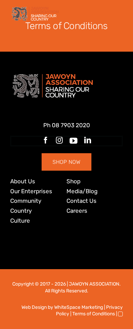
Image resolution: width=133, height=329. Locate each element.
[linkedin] (87, 140)
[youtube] (73, 141)
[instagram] (59, 140)
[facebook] (45, 140)
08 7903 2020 (71, 125)
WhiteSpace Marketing (78, 307)
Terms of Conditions (93, 314)
